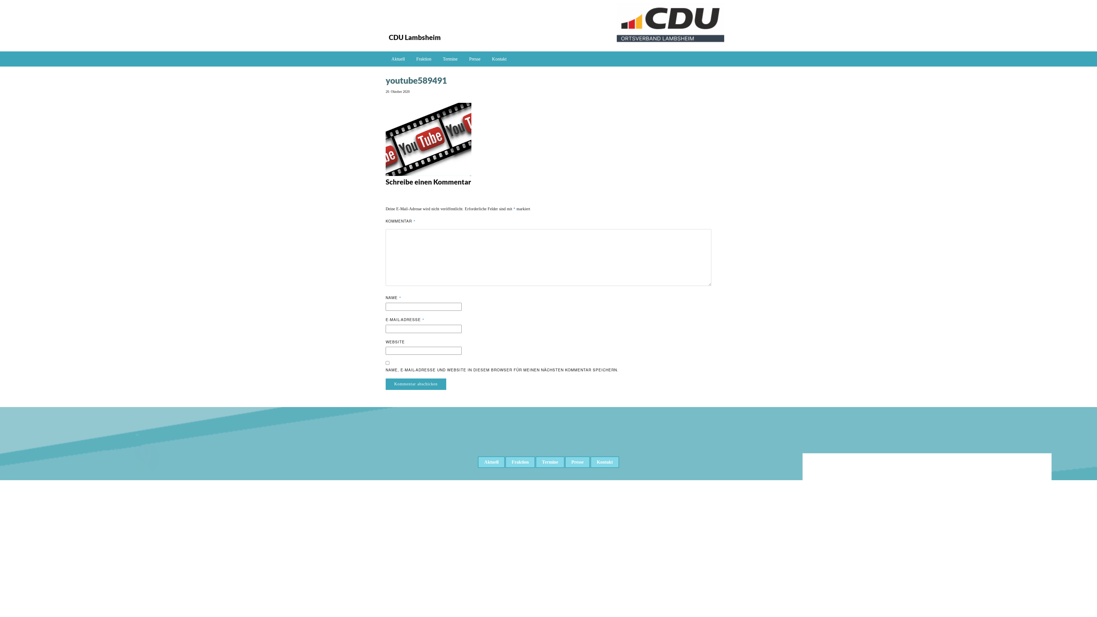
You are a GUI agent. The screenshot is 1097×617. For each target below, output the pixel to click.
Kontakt (499, 59)
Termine (450, 59)
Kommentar (401, 221)
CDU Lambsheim (415, 37)
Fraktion (423, 59)
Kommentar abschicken (416, 384)
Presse (475, 59)
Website (395, 341)
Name (393, 297)
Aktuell (398, 59)
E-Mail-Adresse (405, 319)
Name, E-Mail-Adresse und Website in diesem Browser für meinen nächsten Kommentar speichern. (502, 369)
